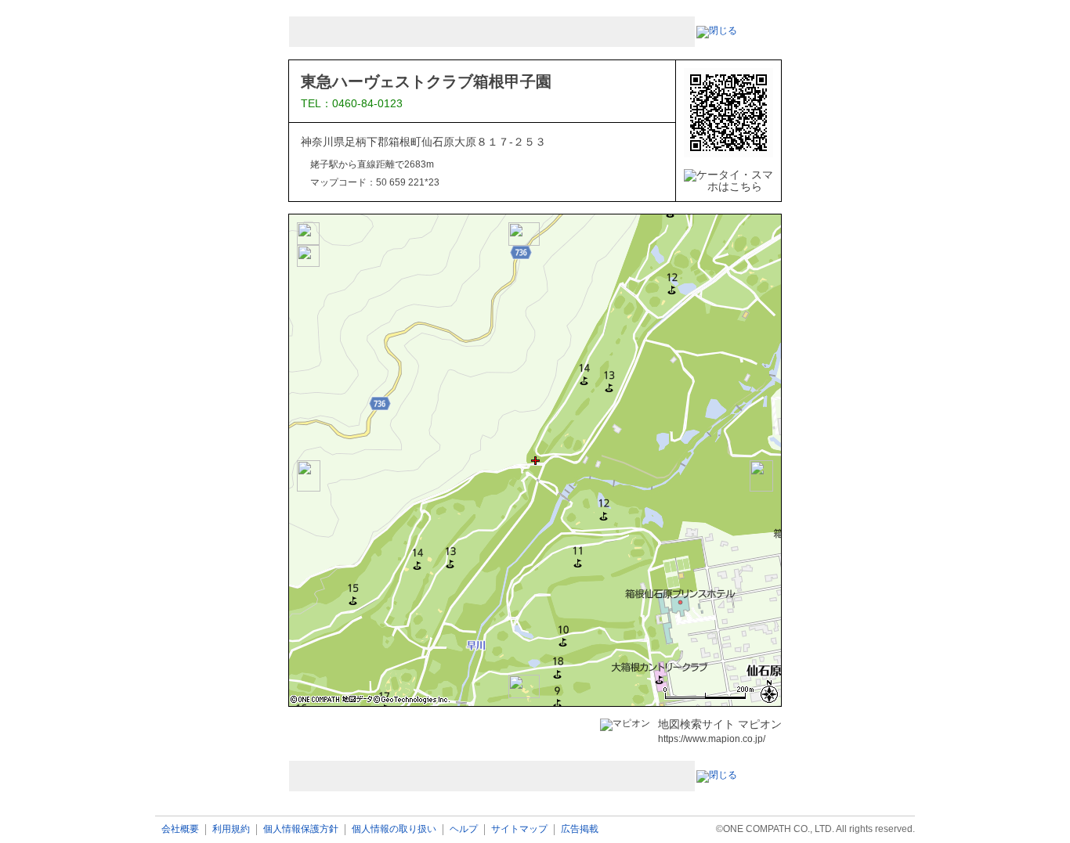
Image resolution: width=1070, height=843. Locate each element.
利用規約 (231, 829)
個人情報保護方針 (300, 829)
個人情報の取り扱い (394, 829)
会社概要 (180, 829)
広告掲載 (579, 829)
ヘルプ (464, 829)
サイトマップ (519, 829)
